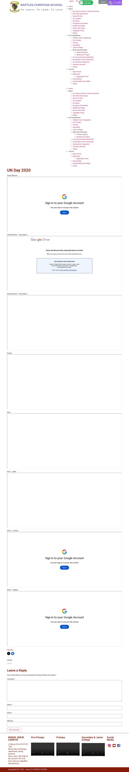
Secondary (76, 45)
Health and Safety (79, 26)
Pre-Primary (77, 40)
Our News (76, 21)
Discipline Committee (80, 23)
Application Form (82, 76)
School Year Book (79, 28)
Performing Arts (82, 52)
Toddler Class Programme (82, 38)
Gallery (75, 33)
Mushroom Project (83, 55)
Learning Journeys (79, 64)
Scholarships (77, 79)
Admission (76, 74)
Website (10, 721)
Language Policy (78, 31)
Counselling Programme (81, 62)
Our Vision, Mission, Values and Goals (86, 11)
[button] (103, 2)
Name (9, 704)
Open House (77, 72)
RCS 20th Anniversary (80, 14)
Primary (75, 43)
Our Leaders (77, 19)
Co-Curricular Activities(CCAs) (83, 57)
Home (71, 6)
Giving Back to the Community (83, 60)
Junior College (78, 47)
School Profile (78, 16)
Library (75, 67)
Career (75, 84)
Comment (11, 679)
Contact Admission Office (81, 81)
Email (9, 713)
